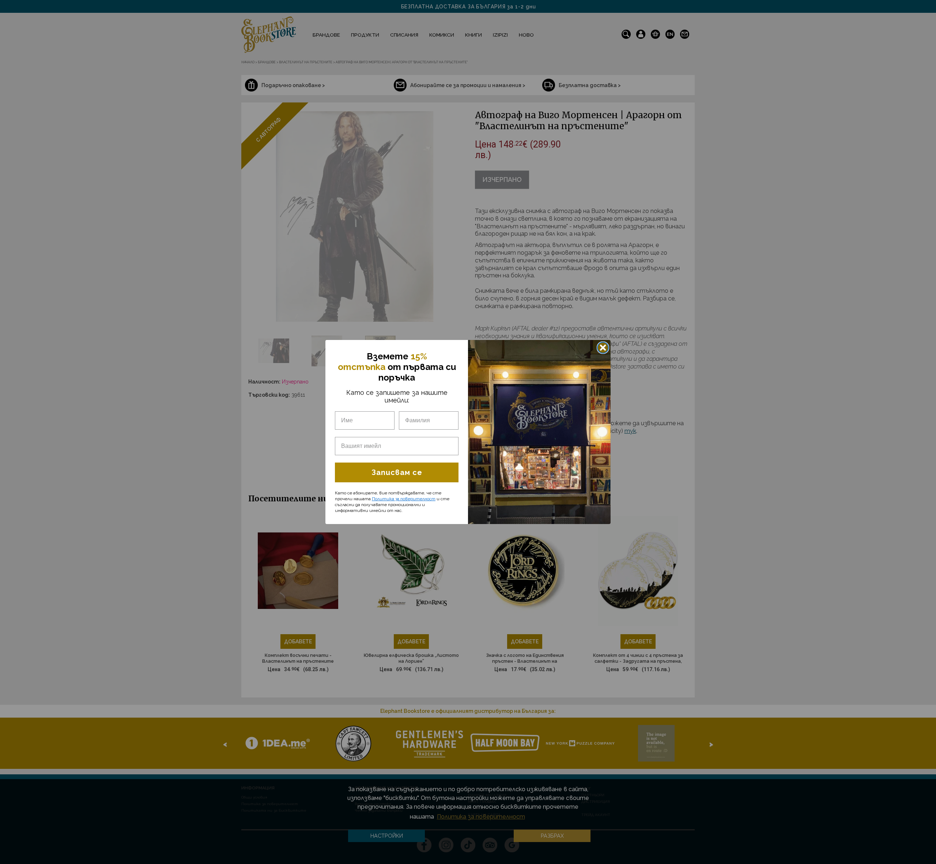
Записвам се (396, 472)
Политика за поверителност (403, 498)
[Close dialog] (602, 347)
